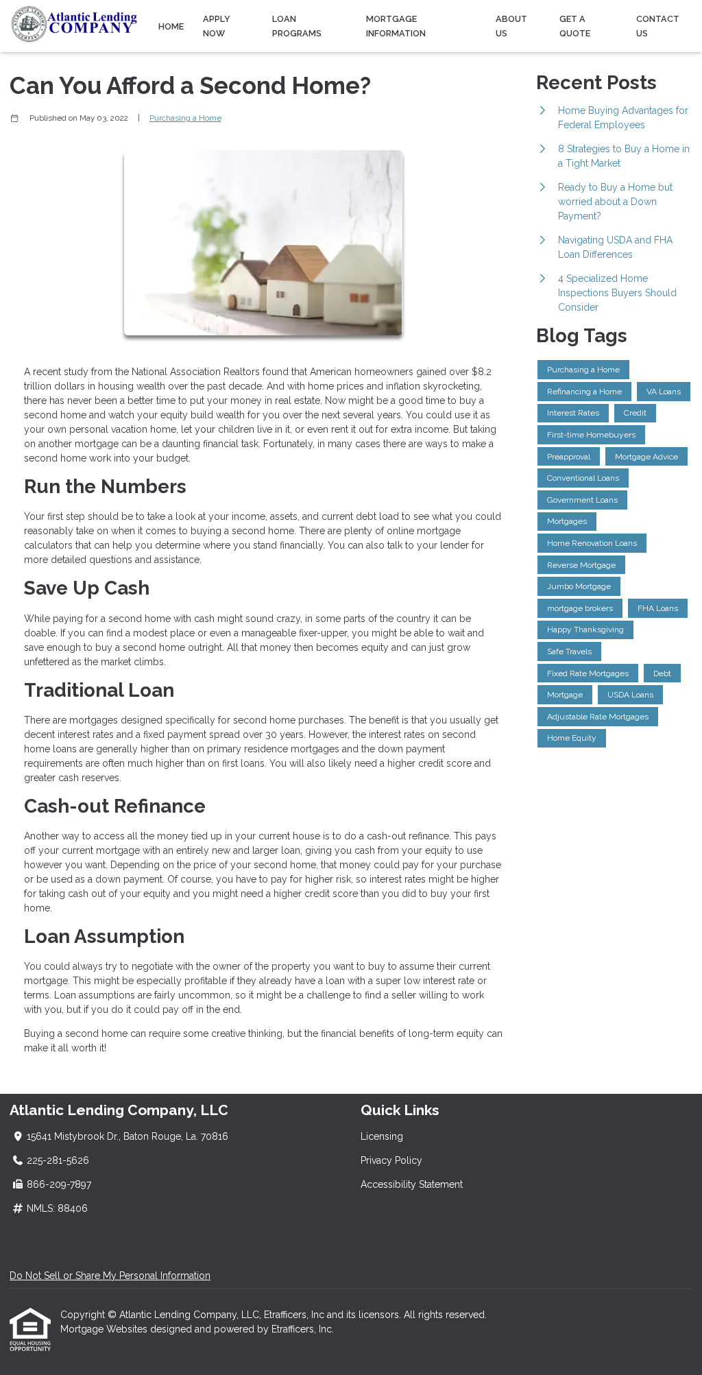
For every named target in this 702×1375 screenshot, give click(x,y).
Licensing (382, 1136)
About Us (511, 26)
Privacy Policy (391, 1160)
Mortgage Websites (105, 1329)
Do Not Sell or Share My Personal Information (110, 1275)
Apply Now (216, 26)
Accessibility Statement (412, 1184)
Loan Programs (297, 26)
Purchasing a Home (185, 118)
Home (171, 26)
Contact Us (657, 26)
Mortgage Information (396, 26)
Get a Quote (574, 26)
